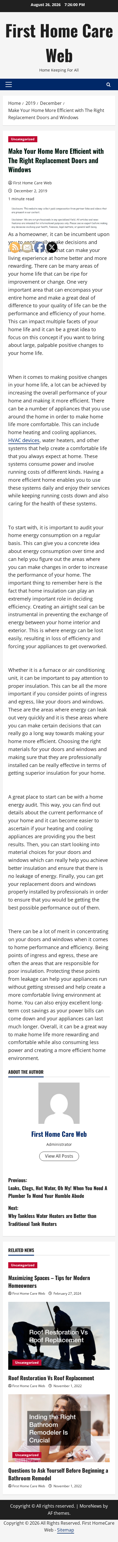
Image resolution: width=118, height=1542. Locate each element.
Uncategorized (23, 139)
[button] (9, 84)
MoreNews (91, 1506)
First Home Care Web (59, 42)
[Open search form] (108, 84)
